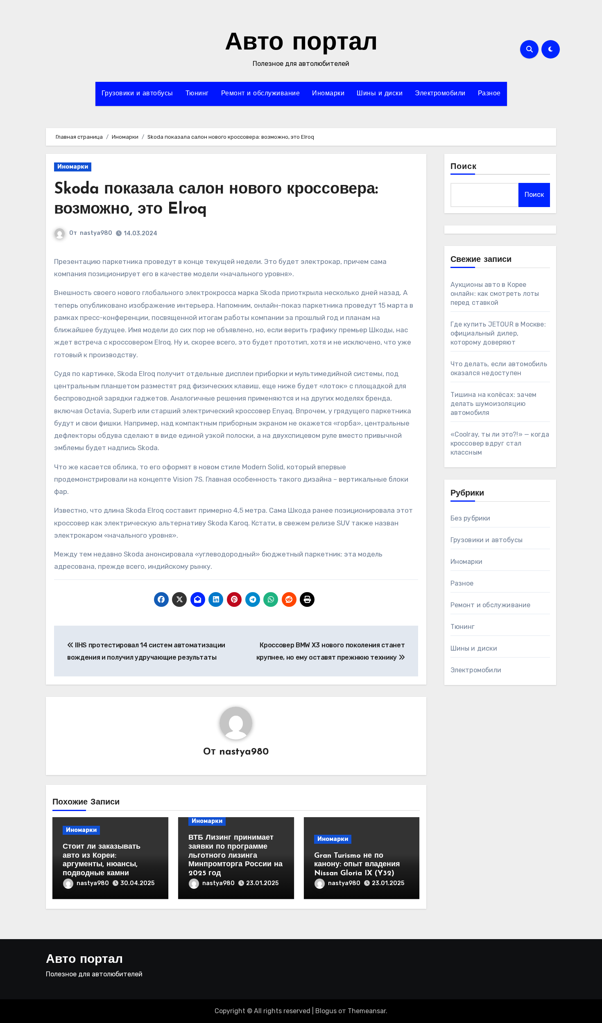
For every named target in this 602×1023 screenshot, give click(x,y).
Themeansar (367, 1011)
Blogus (326, 1011)
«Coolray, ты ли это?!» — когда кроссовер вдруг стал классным (500, 443)
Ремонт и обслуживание (260, 93)
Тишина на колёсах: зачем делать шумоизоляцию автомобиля (493, 404)
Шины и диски (380, 93)
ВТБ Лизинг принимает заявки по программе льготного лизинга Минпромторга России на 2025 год (235, 855)
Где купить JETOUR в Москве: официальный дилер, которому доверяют (498, 333)
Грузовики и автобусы (137, 93)
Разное (489, 93)
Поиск (463, 167)
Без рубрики (470, 518)
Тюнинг (197, 93)
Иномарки (328, 93)
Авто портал (301, 43)
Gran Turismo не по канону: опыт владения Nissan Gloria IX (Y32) (357, 864)
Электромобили (440, 93)
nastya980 (96, 233)
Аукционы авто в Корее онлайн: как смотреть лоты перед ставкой (494, 293)
